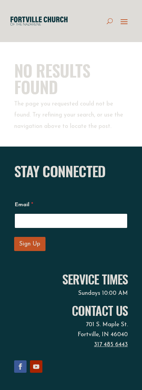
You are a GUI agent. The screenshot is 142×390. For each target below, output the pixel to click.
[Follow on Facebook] (20, 366)
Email (23, 205)
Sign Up (29, 244)
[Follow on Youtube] (36, 366)
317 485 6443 (111, 345)
